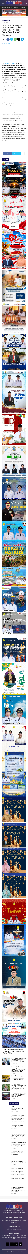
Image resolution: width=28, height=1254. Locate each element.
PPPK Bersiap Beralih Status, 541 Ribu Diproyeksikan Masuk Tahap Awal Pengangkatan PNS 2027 (19, 1059)
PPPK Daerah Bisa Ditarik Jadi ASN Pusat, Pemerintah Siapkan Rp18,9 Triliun (13, 1051)
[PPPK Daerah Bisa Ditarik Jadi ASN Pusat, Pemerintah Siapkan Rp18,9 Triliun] (14, 1041)
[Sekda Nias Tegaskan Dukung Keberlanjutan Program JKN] (6, 1154)
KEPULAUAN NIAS (5, 20)
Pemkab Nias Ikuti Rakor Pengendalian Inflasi (18, 1179)
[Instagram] (12, 1244)
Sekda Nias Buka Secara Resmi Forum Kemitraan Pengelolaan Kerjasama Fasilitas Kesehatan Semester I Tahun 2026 (18, 1118)
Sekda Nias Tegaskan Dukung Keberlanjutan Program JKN (17, 1153)
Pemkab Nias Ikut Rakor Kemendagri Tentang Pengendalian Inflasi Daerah (19, 1161)
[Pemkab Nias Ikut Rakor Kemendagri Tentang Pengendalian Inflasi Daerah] (6, 1162)
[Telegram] (22, 39)
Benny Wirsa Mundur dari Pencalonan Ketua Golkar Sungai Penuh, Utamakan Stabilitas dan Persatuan (18, 1077)
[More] (23, 153)
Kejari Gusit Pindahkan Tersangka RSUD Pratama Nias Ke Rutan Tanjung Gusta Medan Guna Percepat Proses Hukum (18, 1171)
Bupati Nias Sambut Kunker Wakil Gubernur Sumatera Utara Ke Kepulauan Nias (19, 1135)
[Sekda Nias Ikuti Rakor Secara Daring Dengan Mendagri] (6, 1128)
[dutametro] (3, 35)
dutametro (8, 35)
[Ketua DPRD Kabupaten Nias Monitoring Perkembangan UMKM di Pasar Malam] (6, 1190)
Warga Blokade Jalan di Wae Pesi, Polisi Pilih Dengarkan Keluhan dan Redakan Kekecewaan (19, 1094)
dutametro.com (10, 63)
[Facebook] (8, 39)
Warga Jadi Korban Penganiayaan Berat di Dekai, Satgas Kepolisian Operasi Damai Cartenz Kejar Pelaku (19, 1086)
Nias (3, 94)
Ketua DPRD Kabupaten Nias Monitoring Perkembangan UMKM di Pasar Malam (18, 1189)
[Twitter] (11, 39)
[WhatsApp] (15, 39)
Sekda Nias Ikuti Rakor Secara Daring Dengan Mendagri (17, 1127)
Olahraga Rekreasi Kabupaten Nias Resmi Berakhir (17, 1108)
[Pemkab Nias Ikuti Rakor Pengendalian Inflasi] (6, 1181)
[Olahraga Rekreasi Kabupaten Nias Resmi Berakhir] (6, 1109)
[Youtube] (20, 1244)
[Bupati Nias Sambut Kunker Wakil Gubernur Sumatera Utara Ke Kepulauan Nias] (6, 1136)
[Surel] (18, 39)
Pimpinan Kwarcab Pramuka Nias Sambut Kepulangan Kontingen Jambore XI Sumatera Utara (19, 1145)
